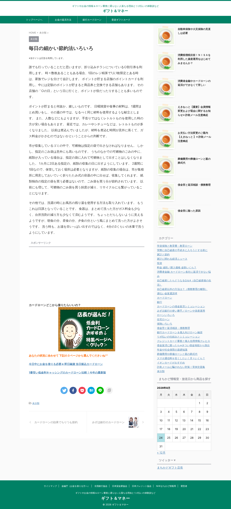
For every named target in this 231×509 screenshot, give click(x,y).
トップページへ (34, 19)
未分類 (35, 403)
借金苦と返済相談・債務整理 (194, 184)
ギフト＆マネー (115, 11)
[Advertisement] (59, 273)
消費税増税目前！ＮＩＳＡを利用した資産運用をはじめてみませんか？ (194, 59)
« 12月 (161, 452)
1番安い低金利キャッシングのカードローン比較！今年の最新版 (67, 372)
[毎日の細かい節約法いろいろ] (91, 390)
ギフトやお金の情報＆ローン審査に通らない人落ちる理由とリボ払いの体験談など (115, 493)
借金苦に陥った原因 (189, 210)
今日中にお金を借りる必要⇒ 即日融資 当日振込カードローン (66, 364)
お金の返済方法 (63, 19)
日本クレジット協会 (141, 486)
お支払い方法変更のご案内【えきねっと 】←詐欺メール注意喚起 (194, 136)
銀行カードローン (92, 19)
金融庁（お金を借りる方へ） (76, 486)
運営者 (184, 486)
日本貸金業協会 (119, 486)
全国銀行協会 (100, 486)
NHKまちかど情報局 (166, 486)
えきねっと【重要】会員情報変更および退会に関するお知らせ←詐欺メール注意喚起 (194, 110)
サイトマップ (50, 486)
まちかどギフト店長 (170, 467)
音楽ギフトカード (121, 19)
